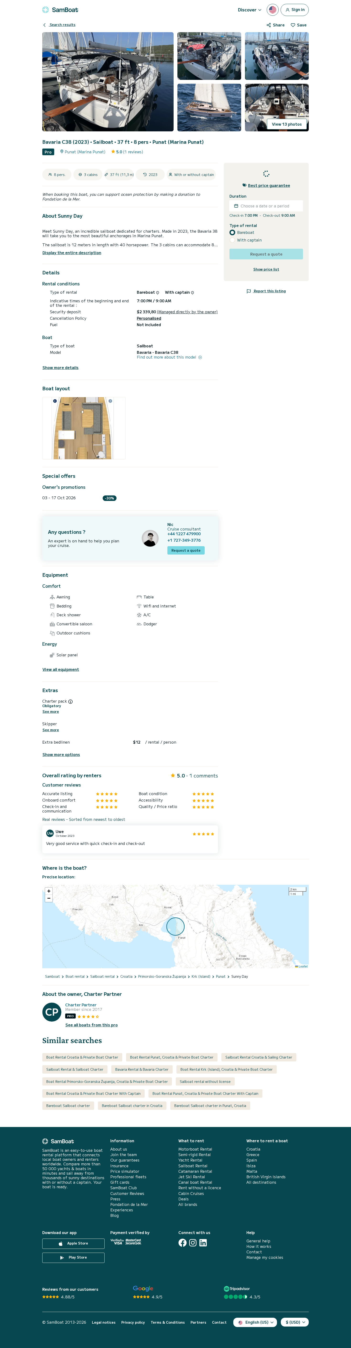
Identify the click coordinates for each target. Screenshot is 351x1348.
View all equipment (61, 669)
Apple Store (77, 1243)
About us (118, 1149)
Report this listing (269, 290)
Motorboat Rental (195, 1149)
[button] (48, 891)
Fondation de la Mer (129, 1204)
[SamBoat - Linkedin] (203, 1243)
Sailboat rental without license (205, 1081)
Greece (252, 1154)
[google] (143, 1289)
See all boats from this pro (91, 1024)
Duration (237, 196)
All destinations (261, 1182)
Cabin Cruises (191, 1193)
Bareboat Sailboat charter (68, 1105)
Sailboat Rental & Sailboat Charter (74, 1069)
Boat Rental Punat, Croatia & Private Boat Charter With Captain (205, 1093)
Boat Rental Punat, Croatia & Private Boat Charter (171, 1057)
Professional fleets (128, 1176)
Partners (198, 1322)
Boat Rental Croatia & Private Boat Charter (82, 1057)
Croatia (253, 1149)
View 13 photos (287, 124)
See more (51, 711)
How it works (258, 1246)
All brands (187, 1204)
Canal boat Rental (195, 1182)
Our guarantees (124, 1160)
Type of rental (243, 225)
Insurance (119, 1165)
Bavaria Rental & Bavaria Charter (142, 1069)
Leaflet (303, 966)
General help (258, 1241)
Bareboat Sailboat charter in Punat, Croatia (210, 1105)
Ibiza (250, 1165)
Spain (251, 1160)
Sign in (298, 9)
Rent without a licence (199, 1187)
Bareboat (245, 232)
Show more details (61, 367)
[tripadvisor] (237, 1289)
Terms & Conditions (168, 1322)
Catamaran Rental (195, 1171)
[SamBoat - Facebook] (182, 1243)
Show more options (61, 754)
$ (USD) (293, 1322)
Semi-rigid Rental (194, 1154)
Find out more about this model (167, 357)
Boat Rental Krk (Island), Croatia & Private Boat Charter (227, 1069)
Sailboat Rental (192, 1165)
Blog (114, 1215)
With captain (249, 240)
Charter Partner (80, 1005)
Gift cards (119, 1182)
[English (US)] (273, 10)
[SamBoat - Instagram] (193, 1243)
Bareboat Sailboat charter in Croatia (132, 1105)
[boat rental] (60, 10)
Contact (254, 1252)
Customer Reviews (127, 1193)
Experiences (121, 1210)
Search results (62, 24)
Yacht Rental (190, 1160)
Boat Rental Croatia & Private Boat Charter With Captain (93, 1093)
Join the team (123, 1154)
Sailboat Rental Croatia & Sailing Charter (258, 1057)
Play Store (77, 1257)
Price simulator (124, 1171)
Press (115, 1199)
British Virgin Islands (266, 1176)
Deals (183, 1199)
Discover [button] (247, 9)
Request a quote (186, 550)
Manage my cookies (264, 1257)
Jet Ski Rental (191, 1176)
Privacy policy (133, 1322)
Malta (251, 1171)
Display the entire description (72, 252)
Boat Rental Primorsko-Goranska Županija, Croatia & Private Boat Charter (107, 1081)
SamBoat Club (123, 1187)
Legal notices (104, 1322)
